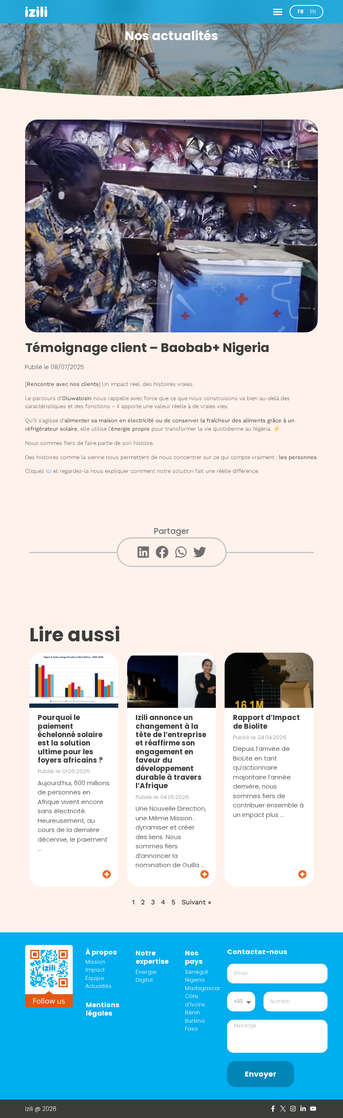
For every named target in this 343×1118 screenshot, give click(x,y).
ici (48, 471)
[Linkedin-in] (303, 1109)
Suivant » (196, 902)
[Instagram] (293, 1109)
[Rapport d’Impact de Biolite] (269, 680)
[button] (277, 11)
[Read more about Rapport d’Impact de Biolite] (269, 874)
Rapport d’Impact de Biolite (266, 721)
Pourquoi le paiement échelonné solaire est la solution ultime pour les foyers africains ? (70, 738)
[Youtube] (313, 1109)
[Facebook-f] (273, 1109)
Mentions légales (102, 1009)
